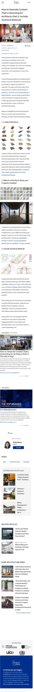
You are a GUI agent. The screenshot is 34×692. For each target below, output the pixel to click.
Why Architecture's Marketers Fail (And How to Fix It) (22, 547)
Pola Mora (17, 442)
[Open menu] (2, 2)
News (4, 462)
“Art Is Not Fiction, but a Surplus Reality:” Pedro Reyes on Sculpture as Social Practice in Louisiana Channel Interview (22, 587)
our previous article (9, 57)
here (7, 50)
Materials (5, 309)
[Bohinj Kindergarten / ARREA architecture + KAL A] (9, 507)
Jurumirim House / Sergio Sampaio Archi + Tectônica (23, 477)
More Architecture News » (23, 613)
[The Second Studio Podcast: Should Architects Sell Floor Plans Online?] (7, 534)
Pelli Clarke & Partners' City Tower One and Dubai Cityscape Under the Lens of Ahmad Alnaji (23, 572)
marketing (26, 462)
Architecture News (15, 462)
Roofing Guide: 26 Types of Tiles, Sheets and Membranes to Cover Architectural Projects (15, 172)
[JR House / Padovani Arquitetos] (9, 494)
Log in (29, 2)
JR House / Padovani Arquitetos (20, 491)
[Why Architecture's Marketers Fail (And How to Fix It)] (7, 548)
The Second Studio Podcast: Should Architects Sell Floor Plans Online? (22, 532)
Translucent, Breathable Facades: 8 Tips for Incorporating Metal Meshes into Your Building (14, 241)
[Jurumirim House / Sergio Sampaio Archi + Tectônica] (9, 480)
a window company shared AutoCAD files (18, 287)
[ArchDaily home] (16, 2)
